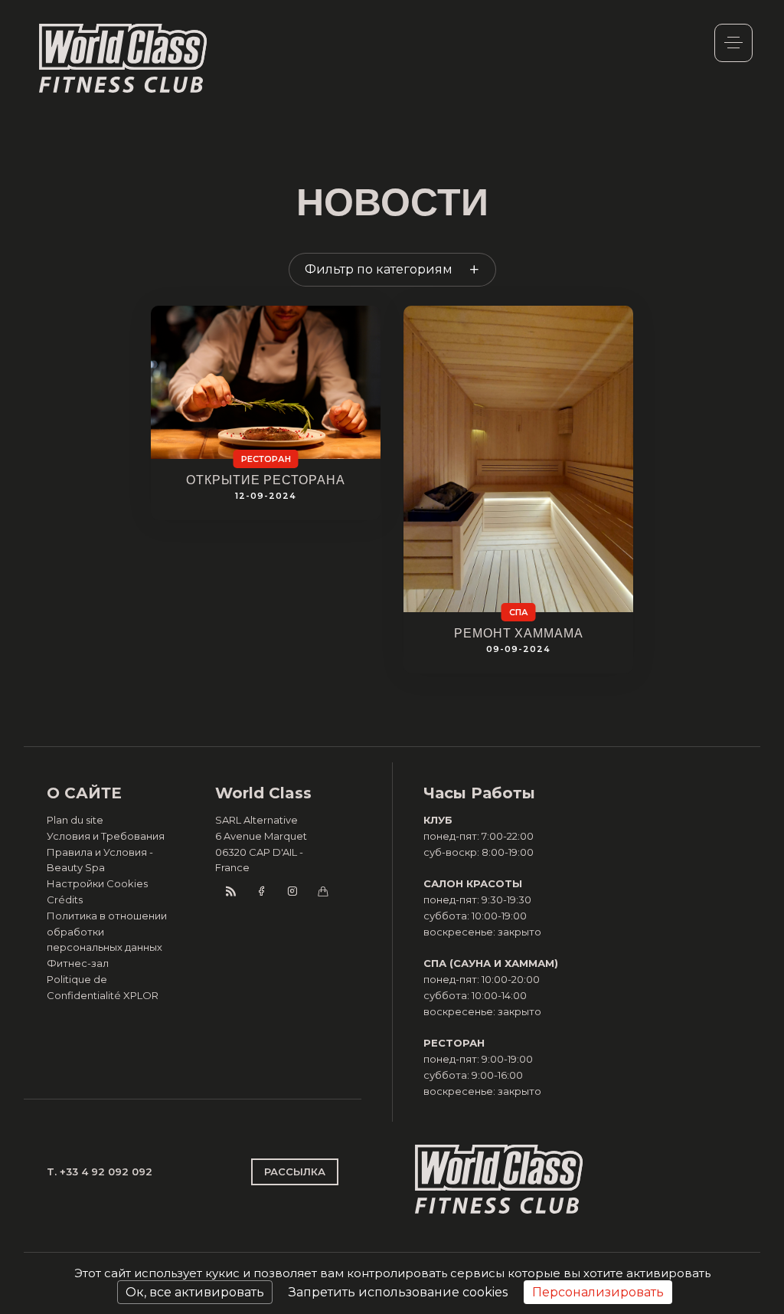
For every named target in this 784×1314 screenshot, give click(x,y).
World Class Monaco (123, 58)
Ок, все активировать (195, 1292)
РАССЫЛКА (294, 1171)
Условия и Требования (106, 836)
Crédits (65, 899)
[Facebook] (261, 891)
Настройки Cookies (97, 883)
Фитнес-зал (78, 963)
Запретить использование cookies (398, 1292)
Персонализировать (598, 1292)
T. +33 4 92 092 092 (99, 1171)
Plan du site (75, 820)
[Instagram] (291, 891)
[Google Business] (322, 891)
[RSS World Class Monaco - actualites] (230, 891)
